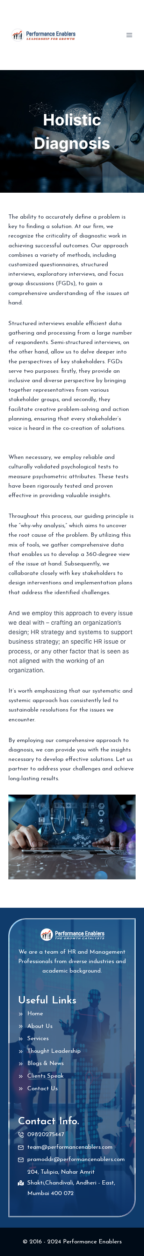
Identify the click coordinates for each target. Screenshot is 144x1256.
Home (35, 1014)
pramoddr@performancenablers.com (76, 1159)
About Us (39, 1026)
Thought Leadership (54, 1051)
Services (38, 1039)
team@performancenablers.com (70, 1147)
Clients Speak (45, 1076)
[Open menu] (129, 34)
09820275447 (45, 1135)
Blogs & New (44, 1063)
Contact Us (42, 1089)
